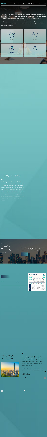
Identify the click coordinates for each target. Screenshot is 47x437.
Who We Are (19, 3)
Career (34, 3)
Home (14, 3)
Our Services (24, 3)
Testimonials (30, 3)
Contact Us (39, 3)
